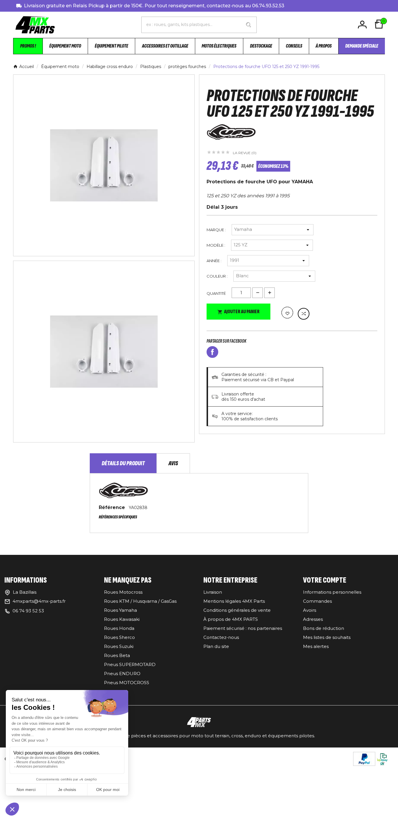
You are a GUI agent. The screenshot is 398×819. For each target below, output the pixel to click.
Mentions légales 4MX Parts (234, 601)
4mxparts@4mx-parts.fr (39, 601)
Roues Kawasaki (122, 619)
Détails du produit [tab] (123, 463)
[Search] (248, 25)
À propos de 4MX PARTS (230, 619)
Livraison (212, 592)
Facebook (212, 352)
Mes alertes (316, 646)
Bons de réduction (323, 628)
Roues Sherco (119, 637)
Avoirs (309, 610)
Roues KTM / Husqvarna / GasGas (140, 601)
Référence (112, 507)
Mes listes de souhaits (327, 637)
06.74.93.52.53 (268, 5)
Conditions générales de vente (237, 610)
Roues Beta (117, 655)
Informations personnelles (332, 592)
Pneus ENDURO (122, 673)
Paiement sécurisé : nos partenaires (242, 628)
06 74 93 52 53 (28, 611)
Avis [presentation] (173, 463)
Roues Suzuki (118, 646)
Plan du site (216, 646)
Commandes (317, 601)
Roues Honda (119, 628)
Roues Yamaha (120, 610)
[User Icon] (363, 24)
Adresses (313, 619)
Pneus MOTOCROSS (126, 682)
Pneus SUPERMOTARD (130, 664)
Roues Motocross (123, 592)
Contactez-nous (221, 637)
